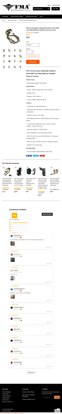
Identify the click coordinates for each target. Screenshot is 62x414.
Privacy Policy (5, 399)
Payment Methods (6, 395)
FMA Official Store (9, 409)
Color (27, 41)
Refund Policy (5, 394)
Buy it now (33, 62)
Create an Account (56, 5)
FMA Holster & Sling (31, 16)
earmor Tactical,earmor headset (16, 413)
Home (3, 20)
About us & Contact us (7, 401)
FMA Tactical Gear (4, 413)
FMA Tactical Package (17, 16)
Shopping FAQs (5, 397)
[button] (32, 33)
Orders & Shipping (6, 392)
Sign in (48, 5)
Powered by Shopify (6, 411)
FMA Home (5, 16)
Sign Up (57, 397)
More (41, 16)
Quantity (28, 48)
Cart (56, 8)
